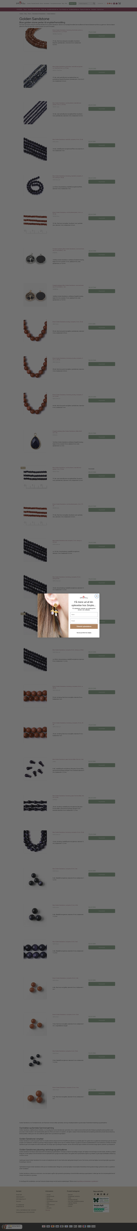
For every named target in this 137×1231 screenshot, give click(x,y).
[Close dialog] (97, 596)
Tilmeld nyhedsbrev (84, 626)
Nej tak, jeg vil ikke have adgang (84, 632)
